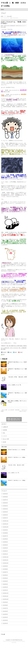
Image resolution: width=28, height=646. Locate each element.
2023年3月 (5, 584)
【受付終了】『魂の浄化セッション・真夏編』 (17, 480)
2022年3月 (5, 620)
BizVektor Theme (16, 641)
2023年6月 (5, 575)
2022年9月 (5, 602)
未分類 (4, 442)
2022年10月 (5, 599)
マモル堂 (12, 639)
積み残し (21, 345)
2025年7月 (5, 499)
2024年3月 (5, 548)
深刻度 (12, 345)
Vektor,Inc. (23, 641)
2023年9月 (5, 566)
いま (4, 347)
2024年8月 (5, 533)
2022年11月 (5, 596)
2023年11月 (5, 560)
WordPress (10, 641)
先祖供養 (5, 430)
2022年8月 (5, 605)
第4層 (4, 349)
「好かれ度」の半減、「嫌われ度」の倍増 (17, 376)
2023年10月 (5, 563)
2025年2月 (5, 514)
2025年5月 (5, 505)
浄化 (9, 345)
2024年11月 (5, 524)
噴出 (7, 345)
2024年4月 (5, 545)
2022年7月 (5, 608)
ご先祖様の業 (23, 347)
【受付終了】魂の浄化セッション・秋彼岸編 (16, 449)
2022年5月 (5, 614)
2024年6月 (5, 539)
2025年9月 (5, 493)
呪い (20, 347)
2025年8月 (5, 496)
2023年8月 (5, 569)
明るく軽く (7, 347)
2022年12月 (5, 593)
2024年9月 (5, 530)
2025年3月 (5, 511)
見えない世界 (16, 345)
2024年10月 (5, 527)
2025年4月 (5, 508)
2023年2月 (5, 587)
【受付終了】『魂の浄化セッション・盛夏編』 (17, 457)
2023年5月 (5, 578)
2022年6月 (5, 611)
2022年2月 (5, 623)
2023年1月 (5, 590)
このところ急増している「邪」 (15, 384)
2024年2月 (5, 551)
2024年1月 (5, 554)
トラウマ (5, 436)
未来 (2, 349)
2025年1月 (5, 517)
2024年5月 (5, 542)
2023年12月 (5, 557)
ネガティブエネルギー (14, 347)
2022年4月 (5, 617)
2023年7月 (5, 572)
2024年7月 (5, 536)
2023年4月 (5, 581)
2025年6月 (5, 502)
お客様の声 (5, 427)
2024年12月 (5, 520)
